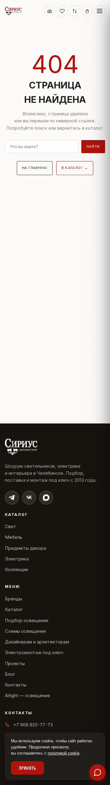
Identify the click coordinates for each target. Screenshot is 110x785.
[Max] (46, 498)
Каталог (14, 609)
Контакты (15, 685)
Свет (10, 526)
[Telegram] (12, 498)
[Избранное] (62, 10)
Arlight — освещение (27, 695)
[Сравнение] (74, 10)
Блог (10, 674)
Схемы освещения (25, 631)
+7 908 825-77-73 (33, 725)
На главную (34, 168)
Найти (93, 146)
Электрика (17, 559)
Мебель (13, 537)
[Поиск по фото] (49, 10)
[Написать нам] (97, 772)
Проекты (15, 663)
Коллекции (16, 569)
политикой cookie (63, 753)
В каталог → (74, 168)
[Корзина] (87, 10)
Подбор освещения (26, 620)
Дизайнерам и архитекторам (37, 642)
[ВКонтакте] (29, 498)
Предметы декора (25, 548)
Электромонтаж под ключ (34, 652)
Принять (27, 768)
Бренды (13, 599)
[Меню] (99, 10)
